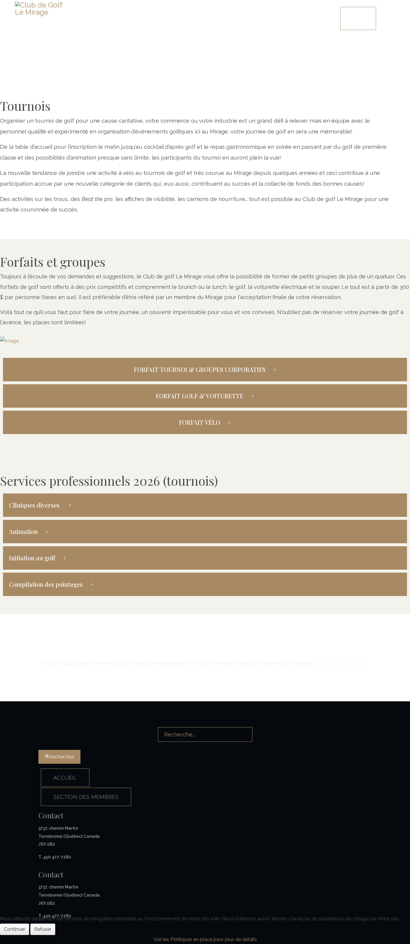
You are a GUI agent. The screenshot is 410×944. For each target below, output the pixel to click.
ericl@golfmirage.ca (339, 663)
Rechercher (61, 757)
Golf (201, 13)
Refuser (42, 929)
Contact (317, 13)
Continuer (14, 929)
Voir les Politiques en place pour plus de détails (205, 939)
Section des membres (86, 797)
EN (158, 18)
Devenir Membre (276, 13)
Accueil (182, 13)
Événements (231, 13)
